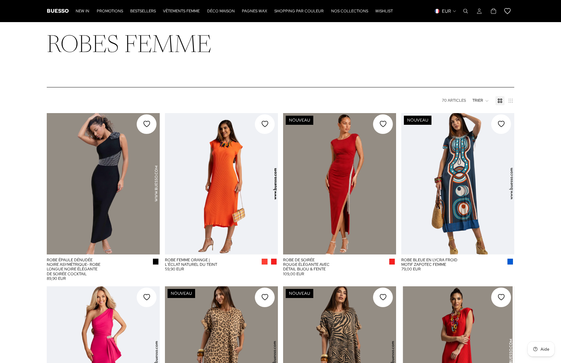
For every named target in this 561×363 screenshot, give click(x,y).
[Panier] (500, 11)
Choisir (155, 244)
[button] (480, 101)
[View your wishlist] (507, 11)
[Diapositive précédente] (56, 183)
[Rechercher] (465, 11)
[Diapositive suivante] (150, 183)
